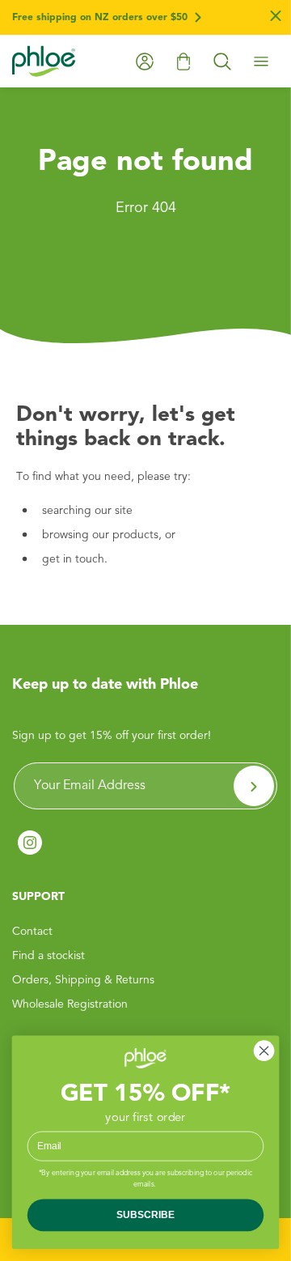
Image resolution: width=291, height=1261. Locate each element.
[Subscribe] (254, 786)
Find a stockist (48, 956)
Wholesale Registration (70, 1004)
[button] (222, 61)
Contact (32, 931)
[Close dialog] (264, 1051)
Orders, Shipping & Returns (83, 980)
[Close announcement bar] (275, 18)
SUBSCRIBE (145, 1215)
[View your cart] (183, 61)
